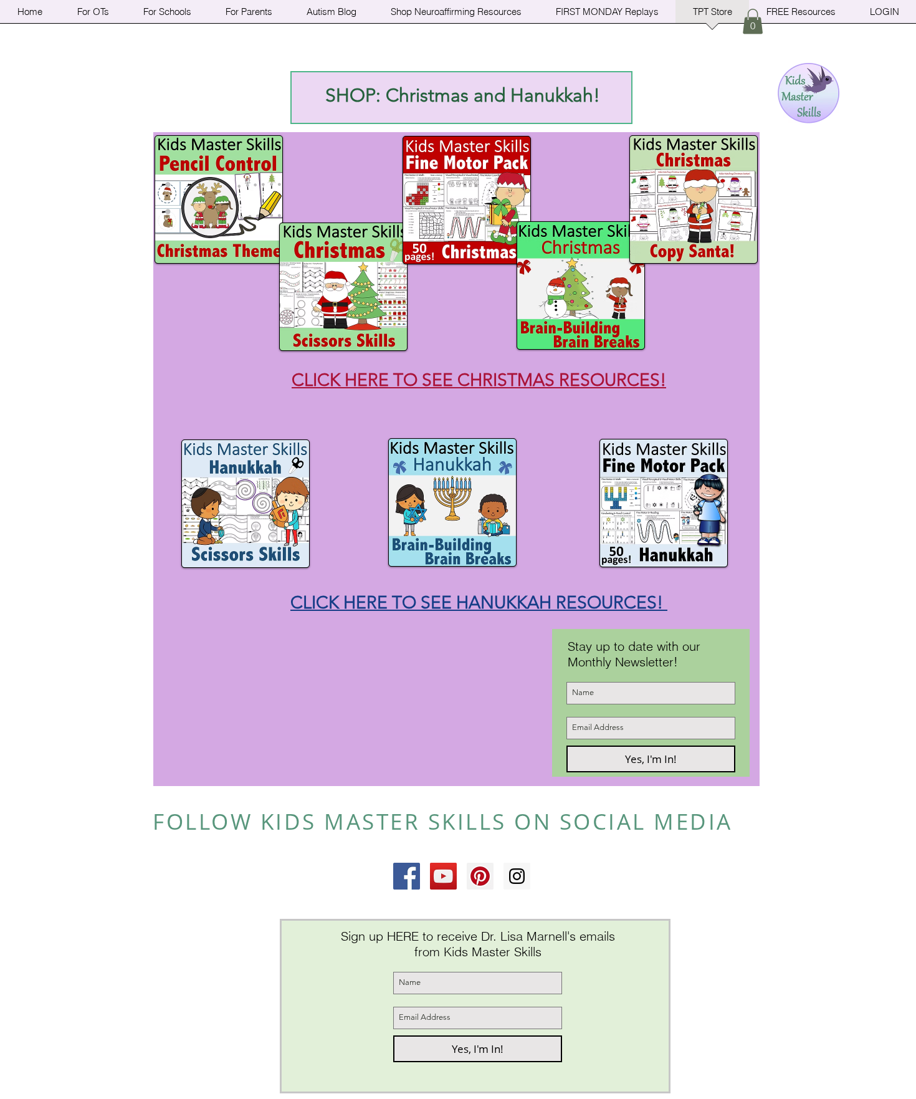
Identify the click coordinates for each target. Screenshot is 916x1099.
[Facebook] (406, 876)
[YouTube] (443, 876)
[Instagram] (516, 876)
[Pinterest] (480, 876)
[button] (752, 21)
